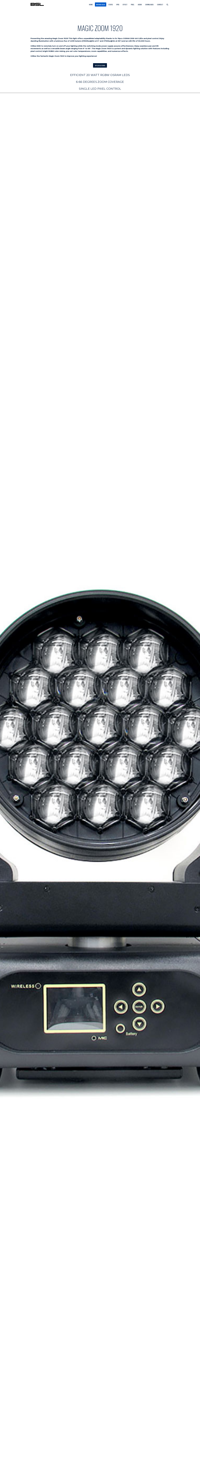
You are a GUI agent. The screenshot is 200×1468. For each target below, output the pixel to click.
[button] (167, 5)
